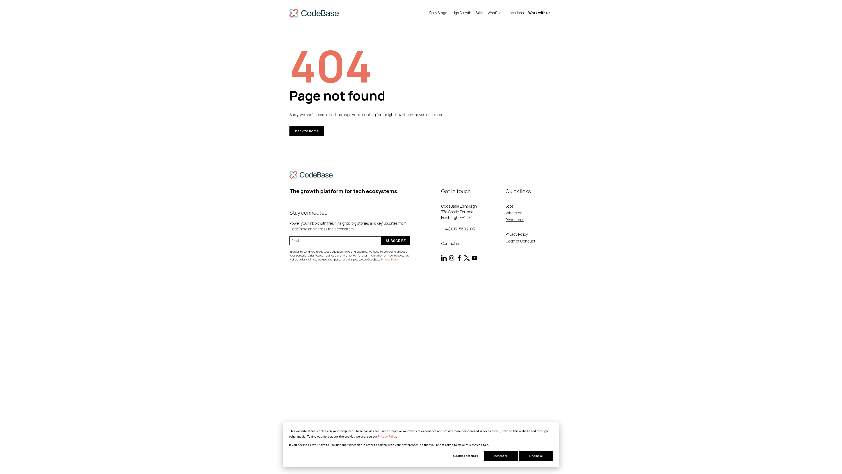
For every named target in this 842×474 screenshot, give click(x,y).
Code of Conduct (520, 241)
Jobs (510, 206)
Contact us (450, 243)
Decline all (536, 456)
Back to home (307, 131)
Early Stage (438, 12)
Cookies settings (465, 456)
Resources (515, 219)
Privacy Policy (387, 436)
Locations (516, 12)
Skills (479, 12)
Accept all (501, 456)
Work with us (539, 12)
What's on (495, 12)
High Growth (461, 12)
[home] (314, 13)
